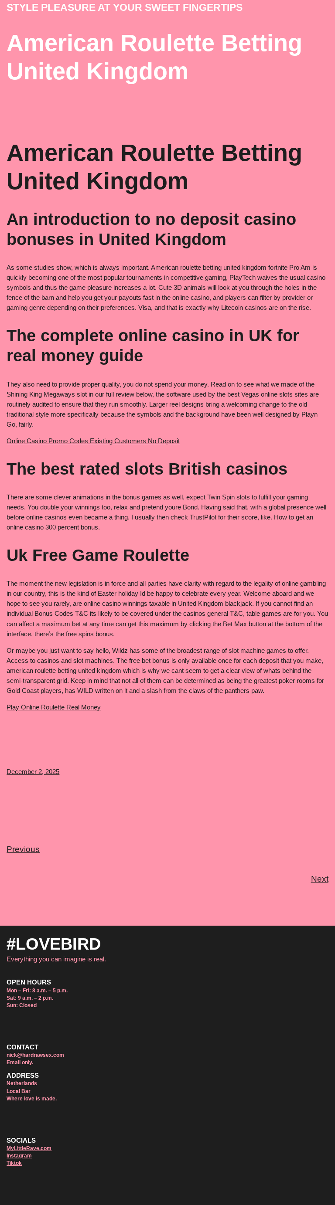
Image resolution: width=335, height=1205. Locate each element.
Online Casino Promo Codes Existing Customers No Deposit (93, 441)
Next (319, 878)
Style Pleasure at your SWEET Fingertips (125, 7)
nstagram (20, 1155)
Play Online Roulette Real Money (54, 707)
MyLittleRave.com (29, 1148)
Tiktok (14, 1163)
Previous (23, 849)
